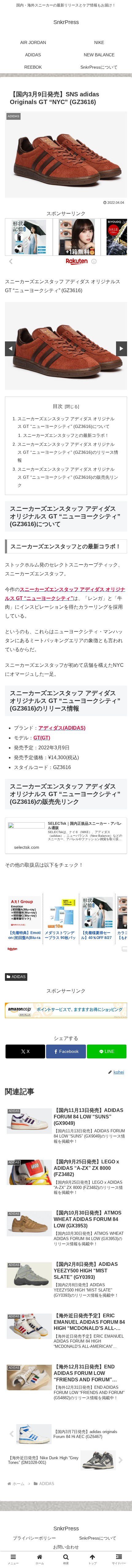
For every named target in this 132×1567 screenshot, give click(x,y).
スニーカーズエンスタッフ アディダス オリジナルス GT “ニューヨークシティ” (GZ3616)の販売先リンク (67, 477)
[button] (119, 1053)
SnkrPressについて (97, 1538)
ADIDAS (18, 977)
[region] (66, 345)
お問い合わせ (66, 1547)
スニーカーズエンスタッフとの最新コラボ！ (66, 435)
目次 (58, 406)
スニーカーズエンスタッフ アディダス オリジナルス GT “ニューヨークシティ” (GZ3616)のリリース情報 (67, 452)
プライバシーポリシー (34, 1538)
